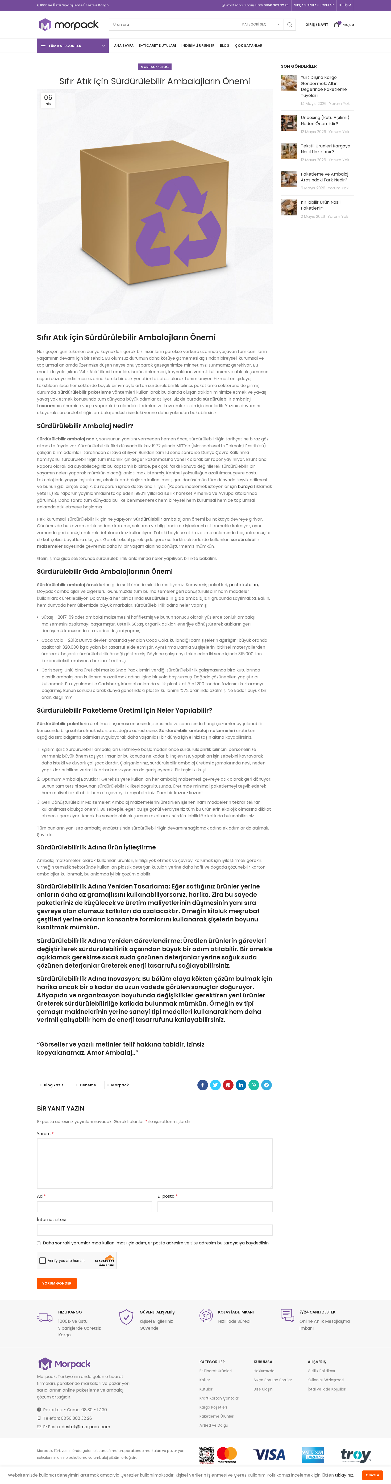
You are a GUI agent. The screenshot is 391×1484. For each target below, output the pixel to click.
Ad (41, 1196)
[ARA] (290, 25)
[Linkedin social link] (241, 1085)
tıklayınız (344, 1475)
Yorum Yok (339, 103)
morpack (120, 1085)
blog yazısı (54, 1085)
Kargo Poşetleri (213, 1407)
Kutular (206, 1389)
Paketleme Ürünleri (216, 1416)
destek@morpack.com (86, 1427)
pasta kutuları (243, 585)
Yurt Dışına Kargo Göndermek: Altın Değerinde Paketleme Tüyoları (324, 86)
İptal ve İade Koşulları (327, 1389)
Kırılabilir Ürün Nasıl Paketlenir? (320, 205)
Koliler (204, 1380)
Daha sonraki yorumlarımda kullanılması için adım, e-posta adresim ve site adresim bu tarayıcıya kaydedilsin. (156, 1243)
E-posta (167, 1196)
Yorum (45, 1134)
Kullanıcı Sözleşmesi (326, 1380)
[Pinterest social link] (228, 1085)
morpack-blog (155, 67)
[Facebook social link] (202, 1085)
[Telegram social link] (266, 1085)
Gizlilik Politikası (321, 1371)
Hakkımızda (264, 1371)
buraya (245, 486)
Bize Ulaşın (263, 1389)
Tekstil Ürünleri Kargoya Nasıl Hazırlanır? (325, 149)
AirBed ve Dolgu (213, 1425)
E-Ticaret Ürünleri (215, 1371)
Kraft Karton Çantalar (219, 1398)
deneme (88, 1085)
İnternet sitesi (51, 1220)
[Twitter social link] (215, 1085)
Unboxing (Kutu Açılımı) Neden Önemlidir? (325, 120)
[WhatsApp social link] (253, 1085)
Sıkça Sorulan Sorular (273, 1380)
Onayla (372, 1475)
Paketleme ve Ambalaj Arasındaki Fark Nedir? (324, 177)
